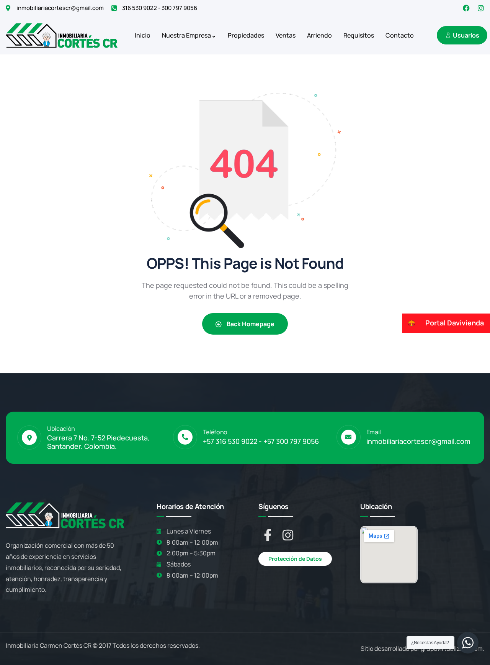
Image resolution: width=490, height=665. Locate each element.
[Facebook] (466, 8)
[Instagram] (480, 8)
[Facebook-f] (267, 535)
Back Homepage (249, 324)
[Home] (62, 35)
